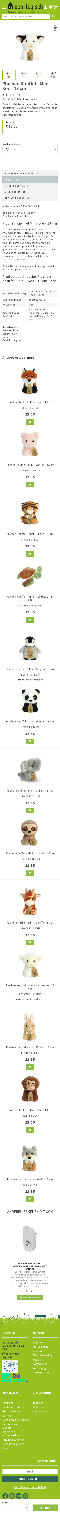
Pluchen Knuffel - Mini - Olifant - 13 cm (30, 790)
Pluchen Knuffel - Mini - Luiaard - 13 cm (30, 853)
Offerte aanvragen (16, 185)
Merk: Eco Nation (15, 191)
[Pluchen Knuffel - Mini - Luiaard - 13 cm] (30, 832)
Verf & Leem (40, 1347)
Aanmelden (39, 1407)
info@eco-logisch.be (11, 1355)
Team (6, 1448)
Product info (13, 179)
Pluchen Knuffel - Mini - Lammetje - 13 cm (30, 986)
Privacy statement (14, 1439)
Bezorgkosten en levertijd (21, 173)
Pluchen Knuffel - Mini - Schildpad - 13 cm (30, 598)
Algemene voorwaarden (10, 1433)
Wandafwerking (42, 1355)
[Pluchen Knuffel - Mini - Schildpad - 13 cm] (30, 575)
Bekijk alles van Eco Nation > (19, 212)
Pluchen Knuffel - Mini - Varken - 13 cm (30, 465)
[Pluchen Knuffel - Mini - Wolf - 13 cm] (30, 1158)
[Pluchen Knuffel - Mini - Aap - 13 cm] (30, 1089)
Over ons (7, 1402)
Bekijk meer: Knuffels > (15, 216)
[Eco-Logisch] (25, 5)
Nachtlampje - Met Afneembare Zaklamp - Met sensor (30, 1266)
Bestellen (45, 1508)
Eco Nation (14, 95)
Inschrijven (28, 1479)
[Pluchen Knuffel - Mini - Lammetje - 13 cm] (30, 964)
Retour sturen (11, 1411)
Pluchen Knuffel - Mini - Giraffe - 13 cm (30, 922)
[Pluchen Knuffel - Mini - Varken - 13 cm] (30, 443)
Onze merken (40, 1372)
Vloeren (37, 1351)
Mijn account (40, 1411)
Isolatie (37, 1342)
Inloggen (38, 1402)
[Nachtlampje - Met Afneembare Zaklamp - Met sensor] (30, 1239)
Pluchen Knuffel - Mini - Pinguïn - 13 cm (30, 669)
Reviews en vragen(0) (18, 198)
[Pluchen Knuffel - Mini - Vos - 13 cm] (30, 380)
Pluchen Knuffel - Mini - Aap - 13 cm (30, 1110)
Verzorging (39, 1368)
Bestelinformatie (13, 1407)
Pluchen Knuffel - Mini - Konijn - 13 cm (30, 1047)
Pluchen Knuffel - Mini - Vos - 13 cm (30, 402)
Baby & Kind (40, 1364)
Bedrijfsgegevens (13, 1444)
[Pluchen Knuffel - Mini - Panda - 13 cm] (30, 700)
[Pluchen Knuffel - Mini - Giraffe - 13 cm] (30, 901)
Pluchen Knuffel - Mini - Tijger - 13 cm (30, 534)
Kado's (36, 1359)
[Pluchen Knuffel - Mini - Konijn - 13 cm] (30, 1026)
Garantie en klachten (9, 1425)
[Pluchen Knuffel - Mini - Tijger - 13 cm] (30, 512)
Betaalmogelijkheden (15, 1420)
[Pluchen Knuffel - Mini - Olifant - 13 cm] (30, 769)
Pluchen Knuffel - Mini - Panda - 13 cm (30, 721)
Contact (7, 1415)
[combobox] (30, 149)
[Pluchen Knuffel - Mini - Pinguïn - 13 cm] (30, 648)
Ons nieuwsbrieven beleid (30, 1487)
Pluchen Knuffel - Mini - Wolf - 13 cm (30, 1179)
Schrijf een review (27, 99)
